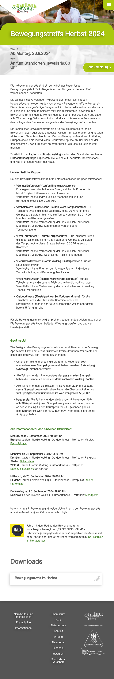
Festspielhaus (18, 443)
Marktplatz (91, 495)
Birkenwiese (27, 461)
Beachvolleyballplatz (22, 469)
